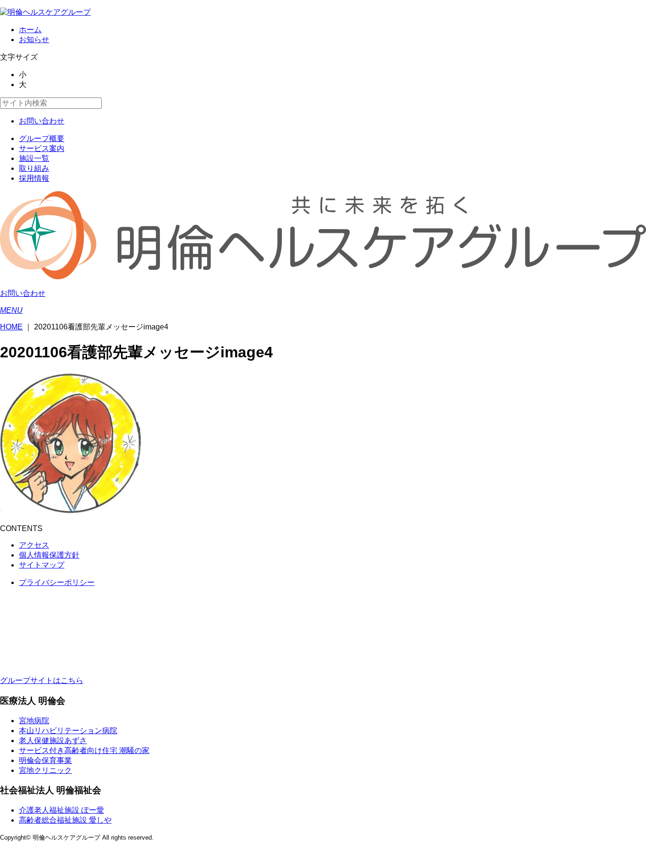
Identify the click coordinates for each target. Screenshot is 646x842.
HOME (11, 327)
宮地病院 (34, 721)
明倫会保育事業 (45, 760)
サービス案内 (41, 148)
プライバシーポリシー (57, 582)
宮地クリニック (45, 770)
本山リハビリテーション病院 (68, 731)
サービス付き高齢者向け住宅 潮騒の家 (84, 750)
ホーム (30, 30)
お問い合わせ (41, 121)
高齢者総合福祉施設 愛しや (65, 820)
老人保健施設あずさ (53, 740)
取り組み (34, 168)
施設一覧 (34, 158)
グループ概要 (41, 138)
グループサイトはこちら (41, 680)
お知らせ (34, 39)
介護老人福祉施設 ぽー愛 (61, 810)
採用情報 (34, 178)
